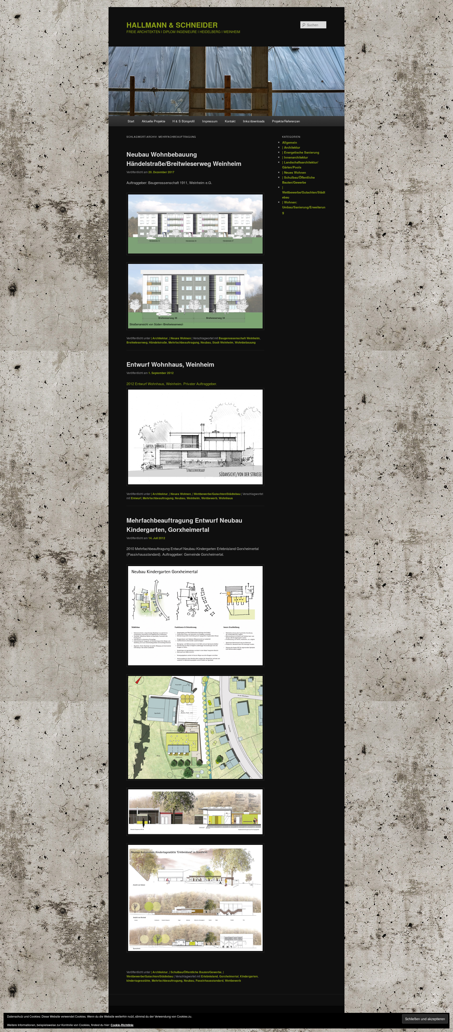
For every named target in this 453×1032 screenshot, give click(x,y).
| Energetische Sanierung (300, 152)
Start (131, 121)
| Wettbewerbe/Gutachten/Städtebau (216, 494)
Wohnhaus (226, 498)
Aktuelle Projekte (153, 121)
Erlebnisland (209, 976)
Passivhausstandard (209, 980)
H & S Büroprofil (183, 121)
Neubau (206, 342)
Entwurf (136, 498)
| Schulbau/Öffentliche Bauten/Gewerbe (195, 972)
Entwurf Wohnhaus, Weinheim (170, 364)
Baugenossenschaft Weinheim (239, 338)
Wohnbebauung (245, 342)
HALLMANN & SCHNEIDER (172, 25)
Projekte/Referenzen (286, 121)
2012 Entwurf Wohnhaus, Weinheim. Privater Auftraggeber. (171, 383)
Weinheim (193, 498)
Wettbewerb (209, 498)
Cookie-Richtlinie (122, 1025)
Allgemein (289, 142)
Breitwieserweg (136, 342)
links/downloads (254, 121)
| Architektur (159, 338)
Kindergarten (249, 976)
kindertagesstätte (138, 980)
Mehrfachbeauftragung (183, 342)
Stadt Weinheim (222, 342)
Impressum (210, 121)
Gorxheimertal (229, 976)
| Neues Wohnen (180, 338)
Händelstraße (158, 342)
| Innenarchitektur (295, 157)
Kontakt (230, 121)
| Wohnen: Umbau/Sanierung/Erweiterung (303, 207)
